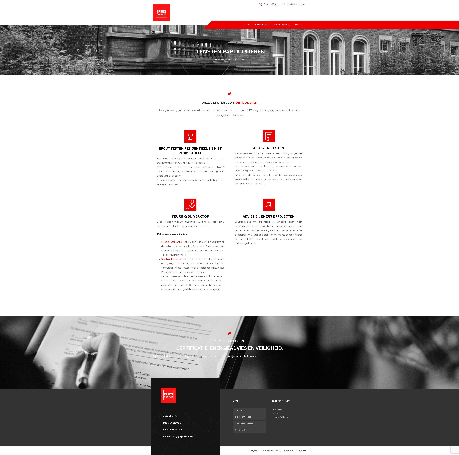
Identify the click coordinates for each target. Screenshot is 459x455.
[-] (161, 12)
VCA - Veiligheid (282, 417)
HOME (239, 411)
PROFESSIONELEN (245, 423)
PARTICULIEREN (244, 417)
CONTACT (241, 430)
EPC (277, 413)
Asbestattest (280, 409)
